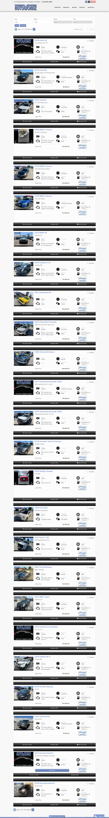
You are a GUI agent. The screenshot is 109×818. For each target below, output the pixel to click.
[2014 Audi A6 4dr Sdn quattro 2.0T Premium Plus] (23, 77)
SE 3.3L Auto (38, 786)
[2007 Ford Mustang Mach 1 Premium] (23, 574)
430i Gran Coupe (39, 198)
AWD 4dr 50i (38, 235)
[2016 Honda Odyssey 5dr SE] (23, 693)
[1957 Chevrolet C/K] (23, 299)
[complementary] (104, 813)
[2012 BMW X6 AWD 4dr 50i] (23, 239)
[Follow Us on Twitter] (89, 2)
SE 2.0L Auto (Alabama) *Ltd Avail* (45, 755)
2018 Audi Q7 (40, 100)
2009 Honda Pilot (42, 716)
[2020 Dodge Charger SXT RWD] (23, 478)
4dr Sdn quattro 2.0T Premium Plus (45, 72)
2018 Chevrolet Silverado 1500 (48, 411)
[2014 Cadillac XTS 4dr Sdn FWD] (23, 269)
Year (16, 19)
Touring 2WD (38, 659)
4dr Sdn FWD (38, 265)
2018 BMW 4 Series (43, 196)
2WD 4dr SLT (38, 599)
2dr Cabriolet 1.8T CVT (41, 43)
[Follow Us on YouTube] (92, 2)
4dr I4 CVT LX (39, 629)
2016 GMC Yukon (42, 597)
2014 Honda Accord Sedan (46, 627)
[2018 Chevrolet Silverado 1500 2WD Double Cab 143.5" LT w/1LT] (23, 418)
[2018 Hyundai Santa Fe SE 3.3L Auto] (23, 790)
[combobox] (24, 22)
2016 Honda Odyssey (44, 687)
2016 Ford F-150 (42, 537)
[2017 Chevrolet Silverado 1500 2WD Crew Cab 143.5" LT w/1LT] (23, 387)
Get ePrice (52, 770)
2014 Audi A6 (40, 70)
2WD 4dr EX (38, 719)
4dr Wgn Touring (39, 444)
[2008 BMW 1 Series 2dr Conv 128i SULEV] (23, 136)
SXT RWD (37, 474)
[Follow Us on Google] (94, 2)
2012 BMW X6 (41, 233)
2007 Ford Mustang (43, 567)
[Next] (34, 29)
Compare (91, 40)
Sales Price (38, 57)
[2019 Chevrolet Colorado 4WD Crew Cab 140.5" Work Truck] (23, 329)
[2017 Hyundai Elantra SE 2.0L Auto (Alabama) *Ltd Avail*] (23, 759)
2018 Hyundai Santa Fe (45, 783)
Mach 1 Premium (39, 569)
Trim (74, 19)
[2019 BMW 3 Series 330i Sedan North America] (23, 173)
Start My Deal (82, 61)
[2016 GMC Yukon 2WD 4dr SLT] (23, 603)
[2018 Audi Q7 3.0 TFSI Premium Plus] (23, 107)
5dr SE (37, 689)
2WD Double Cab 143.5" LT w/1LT (44, 414)
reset (22, 25)
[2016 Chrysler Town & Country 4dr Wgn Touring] (23, 448)
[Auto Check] (82, 57)
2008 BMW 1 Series (43, 130)
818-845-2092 (47, 2)
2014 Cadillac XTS (43, 263)
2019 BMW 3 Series (43, 166)
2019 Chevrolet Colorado (46, 322)
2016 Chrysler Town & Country (48, 441)
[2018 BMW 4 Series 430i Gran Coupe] (23, 203)
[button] (32, 76)
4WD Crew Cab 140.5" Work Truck (44, 324)
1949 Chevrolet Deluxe (44, 352)
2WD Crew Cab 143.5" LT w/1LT (44, 384)
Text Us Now (28, 61)
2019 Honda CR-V (42, 657)
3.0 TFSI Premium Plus (41, 102)
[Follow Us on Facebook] (86, 2)
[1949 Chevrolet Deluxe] (23, 359)
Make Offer (55, 61)
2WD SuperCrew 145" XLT (42, 540)
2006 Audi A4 (41, 40)
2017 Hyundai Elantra (44, 753)
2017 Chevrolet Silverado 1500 (48, 382)
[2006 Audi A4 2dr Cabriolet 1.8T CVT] (23, 46)
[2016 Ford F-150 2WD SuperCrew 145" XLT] (23, 544)
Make (35, 19)
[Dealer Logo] (25, 7)
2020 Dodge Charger (44, 471)
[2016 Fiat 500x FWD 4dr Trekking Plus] (23, 514)
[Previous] (16, 29)
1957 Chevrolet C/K (43, 292)
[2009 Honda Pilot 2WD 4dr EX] (23, 723)
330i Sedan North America (42, 169)
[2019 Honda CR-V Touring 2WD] (23, 663)
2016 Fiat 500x (41, 508)
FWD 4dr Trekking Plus (41, 510)
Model (55, 19)
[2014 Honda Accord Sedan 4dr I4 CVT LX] (23, 632)
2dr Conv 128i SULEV (41, 132)
